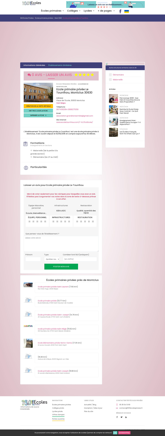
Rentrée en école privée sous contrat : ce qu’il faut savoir (129, 111)
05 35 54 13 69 (124, 405)
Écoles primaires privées (61, 405)
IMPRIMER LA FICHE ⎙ (38, 115)
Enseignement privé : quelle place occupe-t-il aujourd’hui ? (130, 122)
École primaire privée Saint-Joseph (53, 314)
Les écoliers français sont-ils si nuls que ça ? (130, 133)
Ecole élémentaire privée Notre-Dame (55, 343)
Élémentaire (118, 75)
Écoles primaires (51, 10)
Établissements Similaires (60, 65)
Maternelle (118, 79)
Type (46, 254)
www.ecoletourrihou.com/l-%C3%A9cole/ (74, 122)
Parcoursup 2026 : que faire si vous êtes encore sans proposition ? (130, 100)
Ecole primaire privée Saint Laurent (53, 286)
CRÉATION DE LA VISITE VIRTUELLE (38, 106)
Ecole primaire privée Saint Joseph (53, 371)
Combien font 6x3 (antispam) (76, 254)
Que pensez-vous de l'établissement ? (42, 234)
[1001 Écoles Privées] (34, 402)
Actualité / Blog (90, 405)
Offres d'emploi (58, 415)
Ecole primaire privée (47, 300)
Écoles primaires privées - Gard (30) (48, 18)
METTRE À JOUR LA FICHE (38, 111)
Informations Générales (34, 65)
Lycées (88, 10)
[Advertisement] (82, 38)
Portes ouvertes (58, 419)
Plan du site (88, 411)
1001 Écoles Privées (34, 4)
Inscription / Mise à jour (93, 408)
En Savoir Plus (124, 433)
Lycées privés (57, 411)
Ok (115, 433)
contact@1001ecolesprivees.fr (131, 408)
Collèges (72, 10)
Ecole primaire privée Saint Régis (52, 329)
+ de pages (105, 10)
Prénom (28, 254)
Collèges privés (58, 408)
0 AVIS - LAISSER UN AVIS (53, 74)
